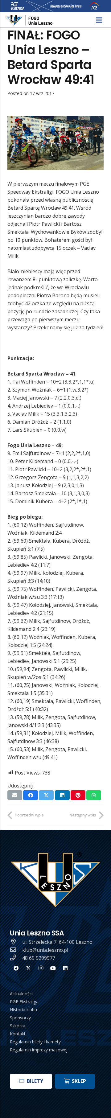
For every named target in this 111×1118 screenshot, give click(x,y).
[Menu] (99, 20)
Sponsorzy (20, 1018)
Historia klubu (23, 1010)
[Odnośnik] (29, 20)
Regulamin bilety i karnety (35, 1042)
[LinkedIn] (65, 968)
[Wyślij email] (14, 795)
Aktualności (21, 994)
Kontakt (18, 1034)
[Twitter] (28, 968)
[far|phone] (16, 958)
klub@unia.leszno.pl (45, 950)
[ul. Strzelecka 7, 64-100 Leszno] (16, 942)
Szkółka (17, 1026)
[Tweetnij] (46, 795)
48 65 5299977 (38, 958)
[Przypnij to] (78, 795)
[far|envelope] (16, 950)
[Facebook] (16, 968)
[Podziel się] (30, 795)
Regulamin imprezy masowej (39, 1050)
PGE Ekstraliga (24, 1002)
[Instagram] (41, 968)
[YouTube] (53, 968)
